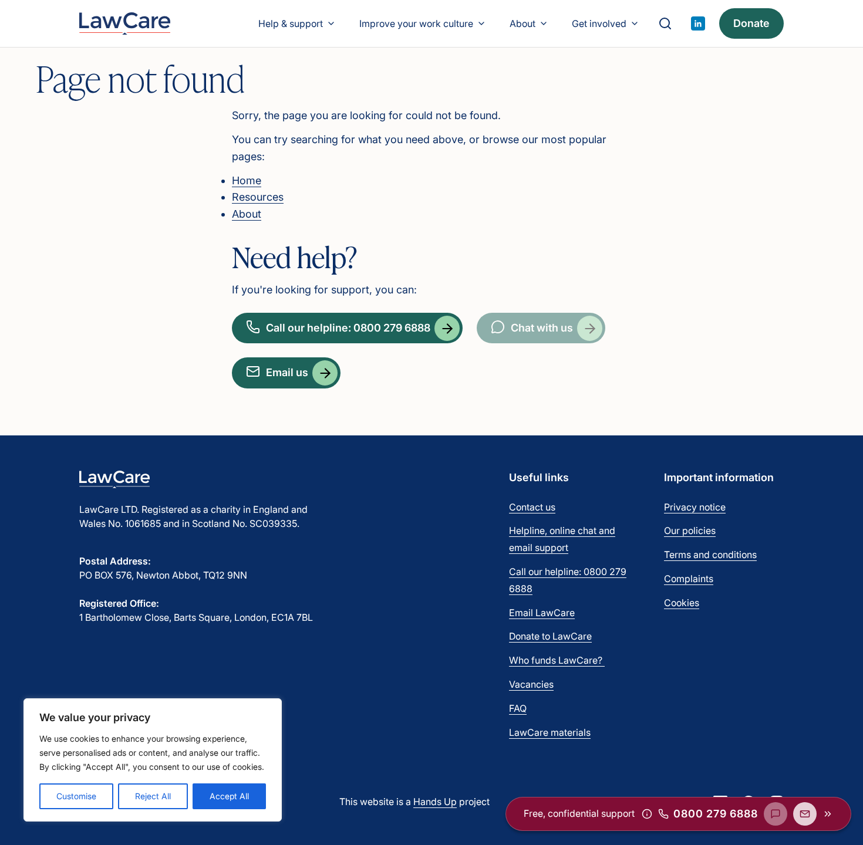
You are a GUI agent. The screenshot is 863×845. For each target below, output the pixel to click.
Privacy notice (695, 507)
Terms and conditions (710, 554)
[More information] (647, 814)
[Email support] (805, 814)
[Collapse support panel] (827, 814)
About (522, 23)
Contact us (532, 507)
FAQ (518, 708)
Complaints (688, 578)
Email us (287, 372)
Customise (76, 796)
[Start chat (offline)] (775, 814)
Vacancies (531, 684)
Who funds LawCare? (557, 660)
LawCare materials (550, 732)
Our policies (690, 530)
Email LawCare (542, 612)
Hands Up (435, 801)
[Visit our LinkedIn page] (698, 23)
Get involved (599, 23)
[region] (152, 760)
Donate (751, 23)
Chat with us (542, 328)
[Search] (665, 23)
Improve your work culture (416, 23)
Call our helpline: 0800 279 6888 (348, 328)
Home (246, 180)
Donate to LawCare (550, 636)
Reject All (153, 796)
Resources (258, 197)
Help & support (290, 23)
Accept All (229, 796)
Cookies (681, 603)
